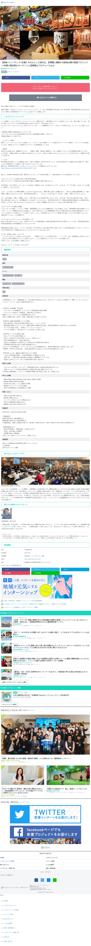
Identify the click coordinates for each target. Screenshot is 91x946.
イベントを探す (50, 861)
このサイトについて (52, 857)
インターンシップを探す (7, 861)
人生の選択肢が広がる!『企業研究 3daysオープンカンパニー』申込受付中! (41, 695)
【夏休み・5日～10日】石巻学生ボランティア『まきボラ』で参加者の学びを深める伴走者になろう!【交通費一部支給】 (50, 673)
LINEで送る (67, 77)
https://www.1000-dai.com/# (32, 559)
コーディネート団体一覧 (7, 868)
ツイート (37, 77)
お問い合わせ (48, 871)
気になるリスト (4, 864)
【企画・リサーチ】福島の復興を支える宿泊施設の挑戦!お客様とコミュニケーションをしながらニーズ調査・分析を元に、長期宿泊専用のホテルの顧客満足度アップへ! (50, 621)
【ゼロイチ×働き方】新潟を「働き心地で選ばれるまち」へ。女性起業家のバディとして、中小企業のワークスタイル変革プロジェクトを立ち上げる (22, 791)
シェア (7, 77)
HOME (2, 857)
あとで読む (8, 573)
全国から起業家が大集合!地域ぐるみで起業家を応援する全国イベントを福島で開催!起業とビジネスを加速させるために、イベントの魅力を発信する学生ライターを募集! (51, 660)
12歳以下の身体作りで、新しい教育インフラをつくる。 (67, 789)
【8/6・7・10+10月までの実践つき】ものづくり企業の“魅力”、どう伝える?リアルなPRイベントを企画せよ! (51, 633)
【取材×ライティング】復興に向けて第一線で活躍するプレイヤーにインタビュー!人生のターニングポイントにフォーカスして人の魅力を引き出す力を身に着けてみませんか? (51, 646)
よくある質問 (50, 864)
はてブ (66, 569)
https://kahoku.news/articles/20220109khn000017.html (18, 168)
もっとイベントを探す (9, 704)
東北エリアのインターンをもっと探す (14, 682)
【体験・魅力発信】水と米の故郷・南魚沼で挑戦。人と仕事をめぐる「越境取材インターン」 (36, 758)
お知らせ (42, 871)
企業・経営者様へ (51, 868)
